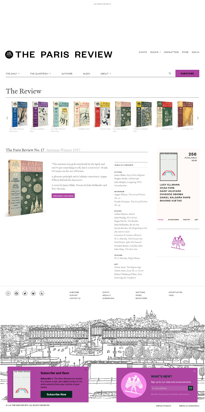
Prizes (139, 295)
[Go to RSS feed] (41, 293)
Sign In (195, 52)
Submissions (108, 298)
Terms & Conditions (189, 406)
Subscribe (187, 73)
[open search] (170, 73)
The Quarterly (39, 73)
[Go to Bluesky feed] (33, 293)
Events (143, 52)
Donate (154, 52)
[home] (58, 55)
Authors (67, 73)
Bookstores (141, 298)
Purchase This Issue (63, 196)
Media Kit (107, 295)
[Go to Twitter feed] (25, 293)
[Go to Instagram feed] (8, 293)
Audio (86, 73)
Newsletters (171, 52)
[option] (19, 116)
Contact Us (75, 298)
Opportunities (175, 292)
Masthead (140, 292)
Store (185, 52)
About (105, 73)
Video (171, 295)
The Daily (12, 73)
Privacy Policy (163, 406)
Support (74, 295)
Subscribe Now (56, 394)
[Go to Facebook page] (16, 293)
